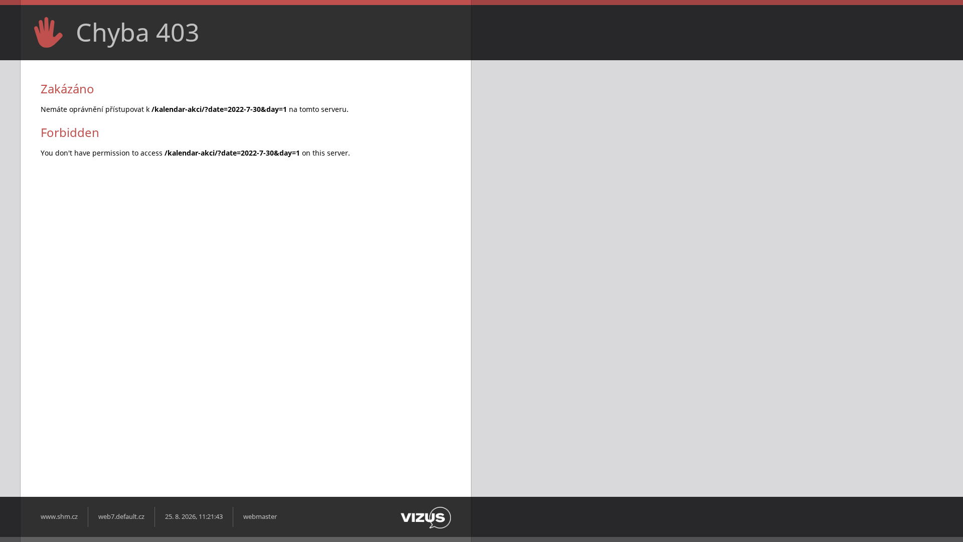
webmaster (260, 516)
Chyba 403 (138, 32)
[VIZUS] (426, 526)
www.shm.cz (59, 516)
